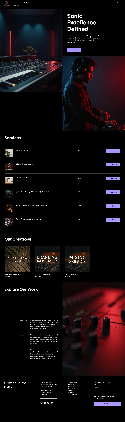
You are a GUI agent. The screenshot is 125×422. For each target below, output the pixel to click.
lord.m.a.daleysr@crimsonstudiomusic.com (49, 385)
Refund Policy (72, 394)
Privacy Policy (72, 382)
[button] (113, 151)
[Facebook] (41, 403)
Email (96, 387)
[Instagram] (45, 403)
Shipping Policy (73, 388)
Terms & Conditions (71, 391)
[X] (48, 403)
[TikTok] (51, 403)
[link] (44, 150)
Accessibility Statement (72, 385)
